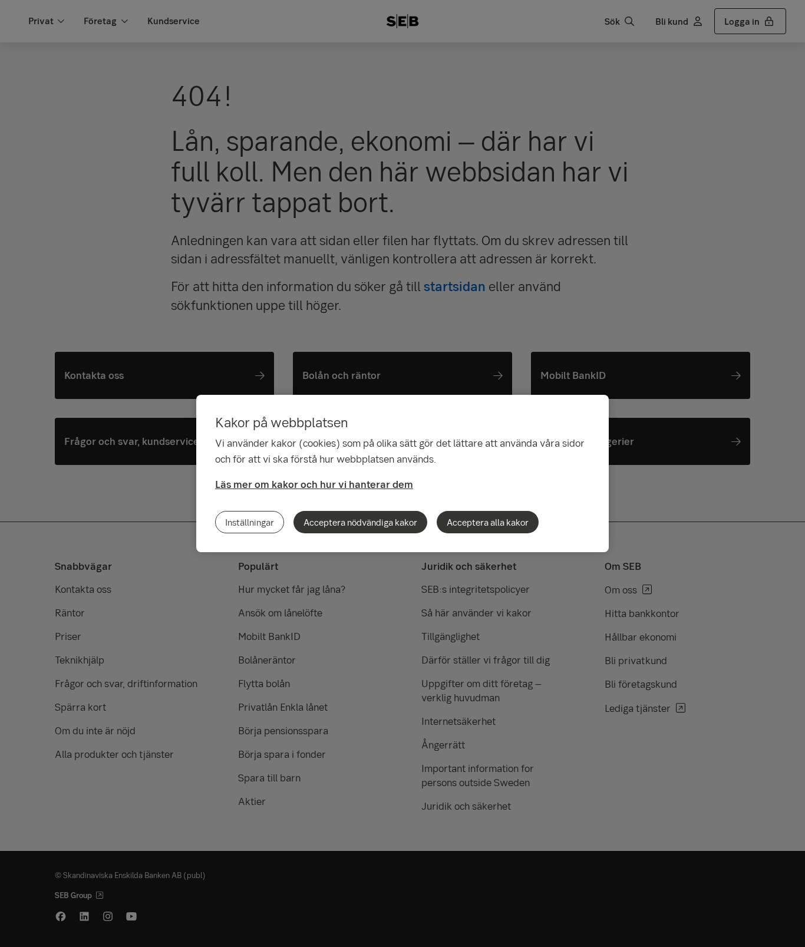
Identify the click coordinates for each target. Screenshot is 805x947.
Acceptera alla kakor (488, 522)
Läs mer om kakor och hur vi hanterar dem (314, 484)
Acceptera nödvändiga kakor (360, 522)
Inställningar (249, 522)
